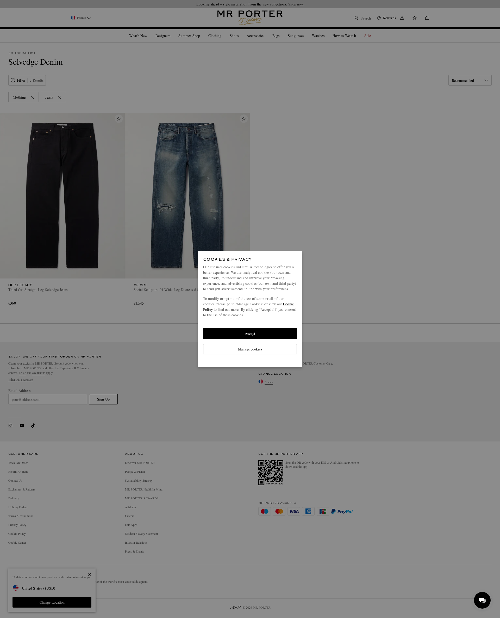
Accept (250, 333)
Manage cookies (250, 349)
